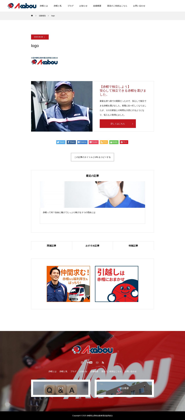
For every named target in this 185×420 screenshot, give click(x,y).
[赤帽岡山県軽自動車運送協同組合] (22, 6)
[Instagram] (167, 5)
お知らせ (83, 6)
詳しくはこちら (118, 123)
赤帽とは (44, 6)
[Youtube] (174, 5)
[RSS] (103, 362)
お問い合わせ (139, 6)
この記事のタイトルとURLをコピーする (92, 157)
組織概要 (97, 6)
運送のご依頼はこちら (117, 6)
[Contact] (97, 362)
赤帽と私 (58, 6)
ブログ (70, 6)
